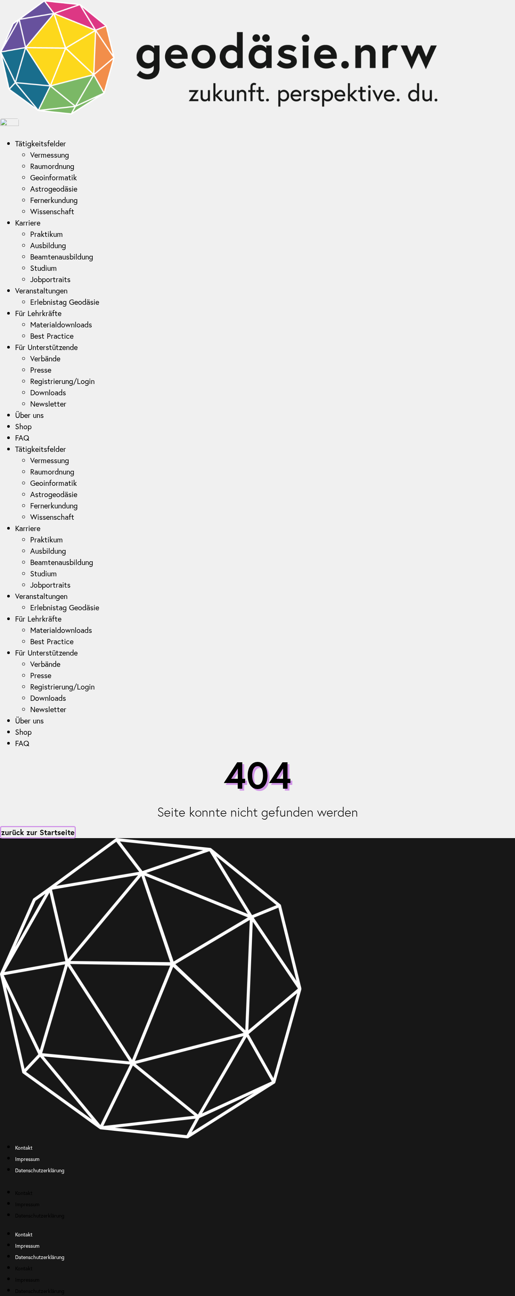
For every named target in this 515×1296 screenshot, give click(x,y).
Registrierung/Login (62, 381)
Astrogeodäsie (53, 189)
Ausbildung (48, 245)
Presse (40, 370)
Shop (23, 426)
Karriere (27, 223)
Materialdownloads (61, 324)
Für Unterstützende (46, 347)
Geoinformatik (53, 177)
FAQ (22, 438)
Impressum (28, 1158)
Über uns (29, 415)
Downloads (48, 392)
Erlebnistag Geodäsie (64, 302)
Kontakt (23, 1147)
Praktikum (46, 234)
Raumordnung (52, 166)
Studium (43, 268)
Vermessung (49, 155)
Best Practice (52, 336)
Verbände (45, 358)
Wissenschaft (52, 211)
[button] (257, 1181)
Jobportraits (50, 279)
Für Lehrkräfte (38, 313)
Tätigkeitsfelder (40, 143)
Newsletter (48, 404)
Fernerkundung (54, 200)
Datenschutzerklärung (39, 1170)
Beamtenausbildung (61, 257)
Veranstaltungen (41, 291)
